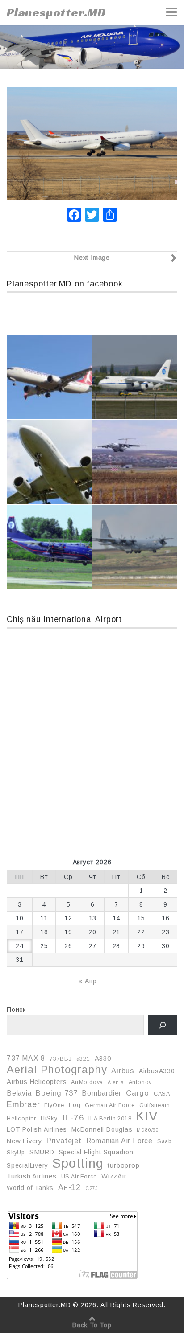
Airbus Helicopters (37, 1081)
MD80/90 (148, 1130)
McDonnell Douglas (102, 1129)
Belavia (19, 1093)
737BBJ (61, 1059)
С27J (91, 1188)
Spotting (77, 1163)
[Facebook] (74, 216)
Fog (74, 1104)
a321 (83, 1059)
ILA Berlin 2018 (109, 1119)
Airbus (122, 1071)
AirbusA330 (157, 1071)
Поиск (16, 1009)
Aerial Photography (57, 1069)
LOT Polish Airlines (37, 1129)
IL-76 (73, 1117)
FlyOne (54, 1105)
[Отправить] (110, 216)
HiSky (49, 1118)
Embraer (23, 1104)
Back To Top (92, 1325)
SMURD (41, 1152)
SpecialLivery (27, 1165)
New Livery (24, 1141)
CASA (162, 1094)
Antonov (140, 1082)
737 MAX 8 (26, 1058)
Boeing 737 (56, 1093)
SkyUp (16, 1152)
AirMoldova (87, 1082)
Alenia (116, 1082)
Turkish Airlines (32, 1176)
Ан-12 (69, 1187)
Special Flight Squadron (96, 1152)
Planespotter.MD (56, 12)
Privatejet (64, 1141)
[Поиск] (162, 1025)
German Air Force (110, 1105)
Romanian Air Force (119, 1141)
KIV (147, 1116)
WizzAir (114, 1176)
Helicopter (21, 1119)
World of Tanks (30, 1187)
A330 (103, 1058)
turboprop (123, 1165)
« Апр (87, 981)
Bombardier (101, 1093)
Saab (164, 1141)
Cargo (137, 1093)
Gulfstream (154, 1105)
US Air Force (79, 1177)
